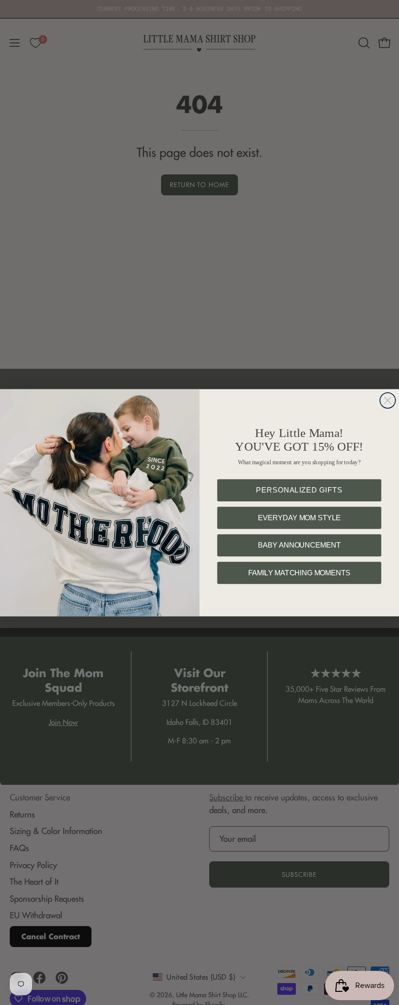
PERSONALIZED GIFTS (299, 489)
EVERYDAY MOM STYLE (299, 517)
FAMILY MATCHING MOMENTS (299, 572)
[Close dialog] (388, 400)
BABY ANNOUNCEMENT (299, 545)
